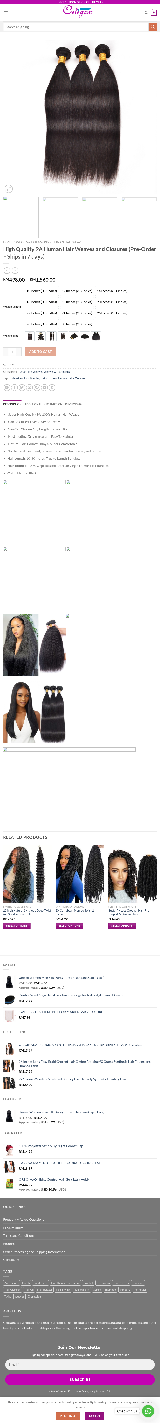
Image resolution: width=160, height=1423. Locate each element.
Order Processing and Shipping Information (34, 1252)
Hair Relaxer (44, 1289)
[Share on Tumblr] (52, 387)
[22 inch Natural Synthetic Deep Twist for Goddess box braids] (27, 874)
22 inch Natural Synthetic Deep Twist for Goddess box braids (27, 912)
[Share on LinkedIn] (44, 387)
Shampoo (110, 1289)
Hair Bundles (31, 378)
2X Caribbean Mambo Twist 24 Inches (75, 912)
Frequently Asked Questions (23, 1219)
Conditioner (41, 1283)
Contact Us (11, 1260)
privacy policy (87, 1391)
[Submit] (153, 27)
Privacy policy (13, 1227)
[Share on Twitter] (22, 387)
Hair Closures (49, 378)
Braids (26, 1283)
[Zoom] (9, 189)
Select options (17, 925)
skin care (125, 1289)
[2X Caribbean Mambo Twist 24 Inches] (80, 874)
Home (7, 242)
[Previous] (11, 117)
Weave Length (12, 306)
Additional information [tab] (43, 404)
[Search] (146, 13)
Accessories (11, 1283)
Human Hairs (66, 378)
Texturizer (140, 1289)
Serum (97, 1289)
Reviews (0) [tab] (73, 404)
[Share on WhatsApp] (7, 387)
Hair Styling (63, 1289)
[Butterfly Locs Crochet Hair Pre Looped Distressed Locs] (132, 874)
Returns (9, 1243)
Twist (7, 1296)
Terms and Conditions (18, 1235)
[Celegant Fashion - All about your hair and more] (80, 12)
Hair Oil (29, 1289)
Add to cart (40, 351)
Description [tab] (12, 404)
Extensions (16, 378)
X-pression (34, 1296)
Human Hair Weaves (68, 242)
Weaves (80, 378)
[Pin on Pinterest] (37, 387)
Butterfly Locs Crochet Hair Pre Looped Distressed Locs (128, 912)
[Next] (148, 117)
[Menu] (5, 13)
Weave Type (10, 335)
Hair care (138, 1283)
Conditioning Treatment (65, 1283)
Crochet (88, 1283)
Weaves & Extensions (32, 242)
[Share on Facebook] (14, 387)
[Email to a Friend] (29, 387)
